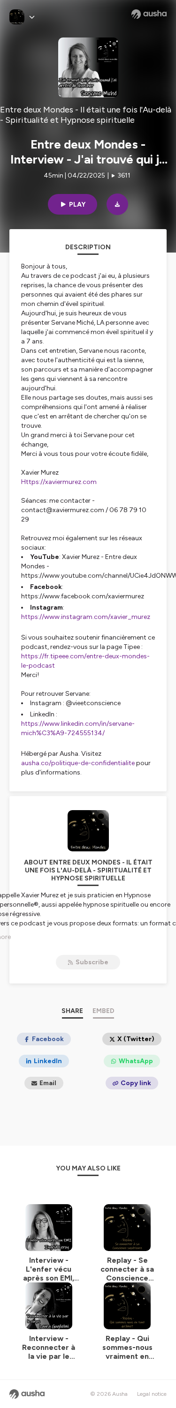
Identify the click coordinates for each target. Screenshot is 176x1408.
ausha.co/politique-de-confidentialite (78, 763)
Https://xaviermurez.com (59, 482)
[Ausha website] (149, 14)
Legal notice (152, 1394)
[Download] (117, 204)
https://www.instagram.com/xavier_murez (85, 617)
